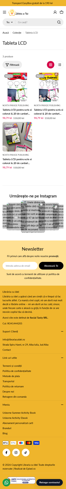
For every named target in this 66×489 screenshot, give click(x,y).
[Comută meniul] (4, 12)
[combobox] (33, 22)
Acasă (6, 32)
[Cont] (55, 12)
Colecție (17, 32)
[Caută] (59, 22)
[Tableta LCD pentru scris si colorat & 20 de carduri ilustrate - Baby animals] (48, 87)
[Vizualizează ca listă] (59, 65)
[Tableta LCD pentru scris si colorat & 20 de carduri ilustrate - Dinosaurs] (17, 136)
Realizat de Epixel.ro (25, 468)
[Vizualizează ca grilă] (50, 65)
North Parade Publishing (16, 105)
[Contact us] (6, 482)
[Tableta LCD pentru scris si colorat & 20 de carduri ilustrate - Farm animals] (17, 87)
